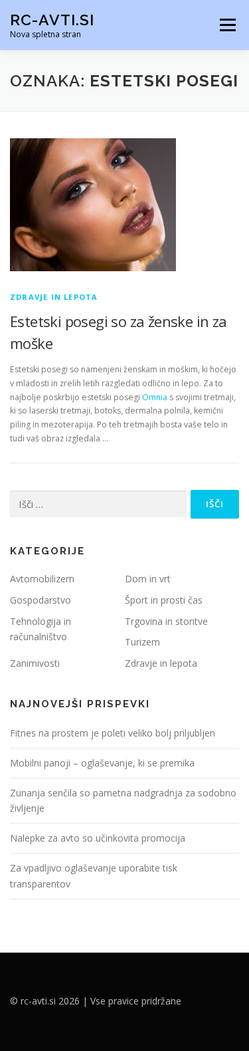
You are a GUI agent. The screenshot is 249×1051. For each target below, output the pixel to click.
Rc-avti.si (52, 20)
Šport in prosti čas (164, 600)
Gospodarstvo (40, 600)
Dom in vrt (148, 578)
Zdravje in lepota (54, 297)
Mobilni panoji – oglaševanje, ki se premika (102, 763)
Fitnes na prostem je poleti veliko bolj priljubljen (112, 733)
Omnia (154, 397)
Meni (225, 25)
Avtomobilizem (42, 578)
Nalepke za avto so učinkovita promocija (97, 838)
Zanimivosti (35, 663)
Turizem (142, 642)
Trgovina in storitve (166, 621)
